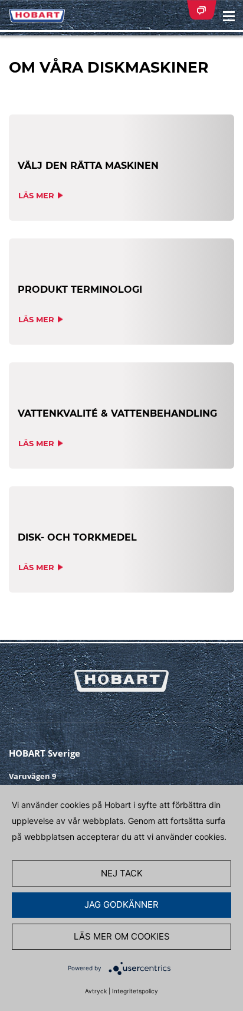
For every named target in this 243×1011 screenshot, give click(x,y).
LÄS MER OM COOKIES (122, 936)
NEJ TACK (122, 873)
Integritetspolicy (135, 990)
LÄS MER (36, 195)
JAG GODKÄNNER (121, 904)
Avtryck (96, 990)
